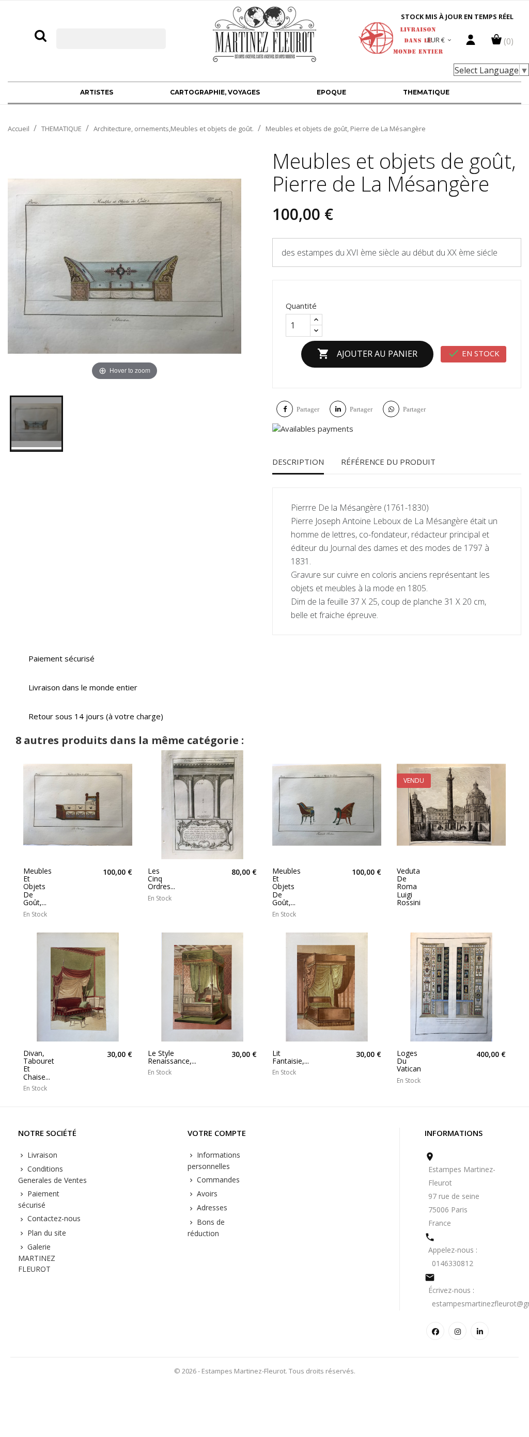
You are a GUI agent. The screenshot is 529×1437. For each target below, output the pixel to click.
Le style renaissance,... (161, 1057)
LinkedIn (479, 1330)
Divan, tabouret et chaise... (36, 1065)
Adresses (211, 1207)
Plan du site (45, 1233)
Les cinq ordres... (161, 879)
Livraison (41, 1155)
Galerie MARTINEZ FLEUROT (36, 1258)
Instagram (457, 1330)
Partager (308, 409)
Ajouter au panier (367, 354)
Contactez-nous (53, 1218)
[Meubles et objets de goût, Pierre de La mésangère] (36, 424)
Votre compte (217, 1133)
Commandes (217, 1180)
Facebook (435, 1330)
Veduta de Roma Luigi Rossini (409, 887)
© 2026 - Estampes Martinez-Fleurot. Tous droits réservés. (264, 1371)
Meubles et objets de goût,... (36, 887)
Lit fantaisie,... (285, 1057)
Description (298, 461)
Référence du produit (388, 461)
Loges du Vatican (409, 1061)
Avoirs (206, 1193)
